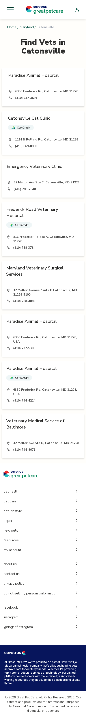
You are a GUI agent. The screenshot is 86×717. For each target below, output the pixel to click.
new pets (11, 530)
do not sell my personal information (30, 593)
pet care (10, 501)
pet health (11, 491)
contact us (12, 573)
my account (12, 550)
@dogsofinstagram (18, 627)
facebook (11, 607)
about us (10, 564)
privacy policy (14, 583)
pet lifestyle (13, 511)
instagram (11, 617)
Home (12, 27)
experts (9, 520)
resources (11, 540)
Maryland (26, 27)
